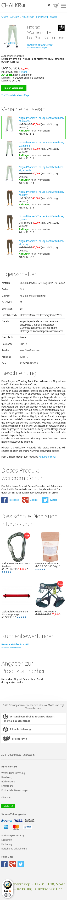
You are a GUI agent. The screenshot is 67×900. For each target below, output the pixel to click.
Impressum (29, 754)
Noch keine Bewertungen (40, 44)
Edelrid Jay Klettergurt (48, 613)
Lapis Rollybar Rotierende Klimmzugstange (14, 614)
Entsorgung (7, 785)
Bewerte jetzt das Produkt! (15, 644)
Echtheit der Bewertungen (14, 790)
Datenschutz (14, 754)
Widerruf (8, 806)
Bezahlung (6, 777)
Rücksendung (8, 781)
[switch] (7, 895)
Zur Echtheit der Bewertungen (37, 48)
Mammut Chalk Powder (47, 566)
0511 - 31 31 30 (42, 884)
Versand (23, 71)
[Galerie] (13, 46)
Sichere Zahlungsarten (14, 814)
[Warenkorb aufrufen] (56, 5)
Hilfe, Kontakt (9, 766)
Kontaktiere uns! (47, 456)
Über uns (6, 797)
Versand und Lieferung (13, 773)
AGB (3, 754)
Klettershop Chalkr (13, 6)
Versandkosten (33, 708)
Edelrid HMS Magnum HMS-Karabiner (15, 568)
